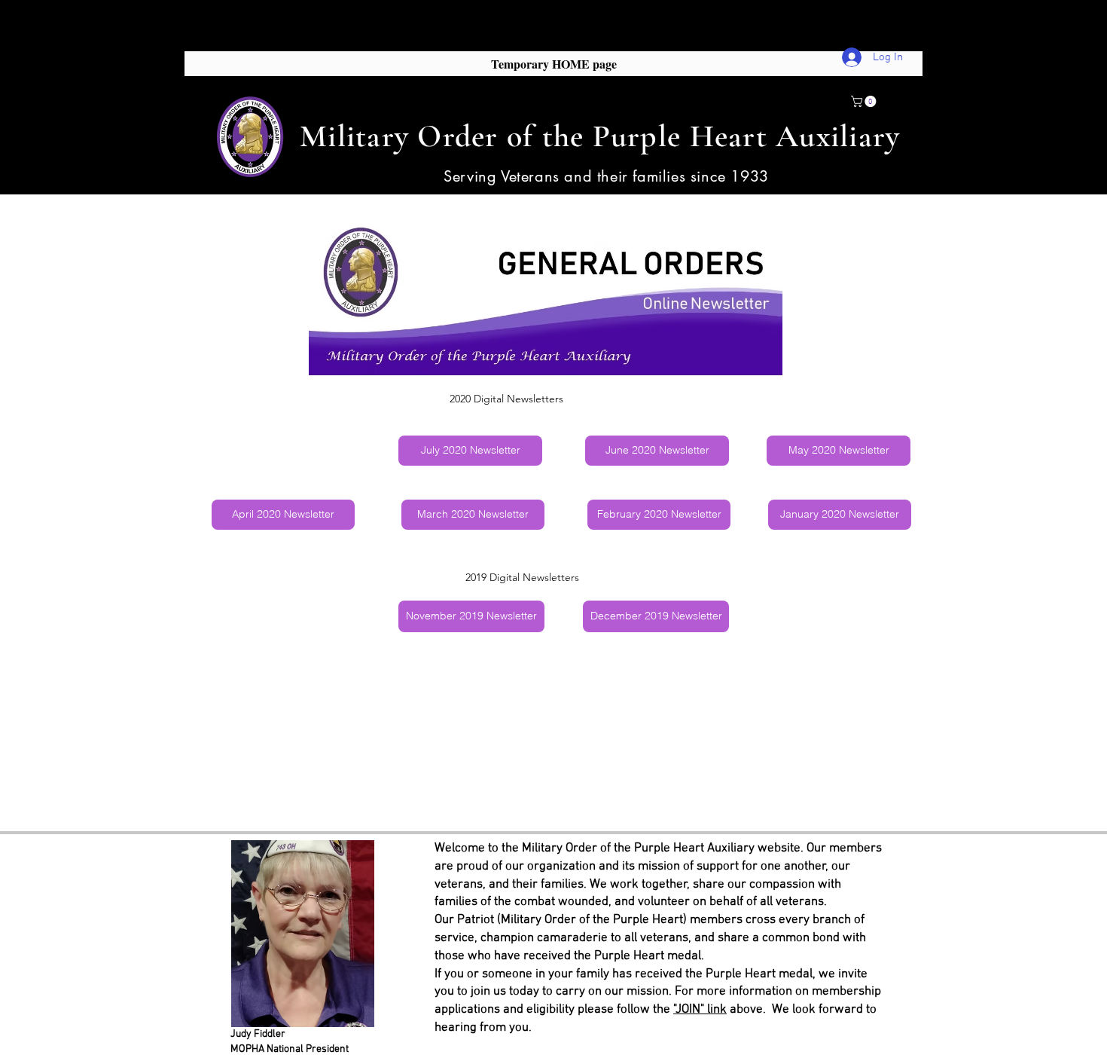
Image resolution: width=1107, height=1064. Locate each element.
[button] (865, 101)
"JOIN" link (700, 1009)
